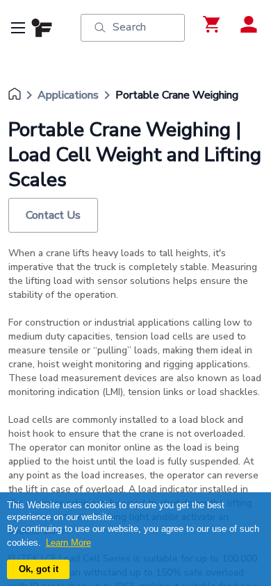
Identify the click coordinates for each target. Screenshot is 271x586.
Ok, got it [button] (38, 569)
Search (129, 27)
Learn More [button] (68, 542)
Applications (68, 95)
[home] (14, 95)
